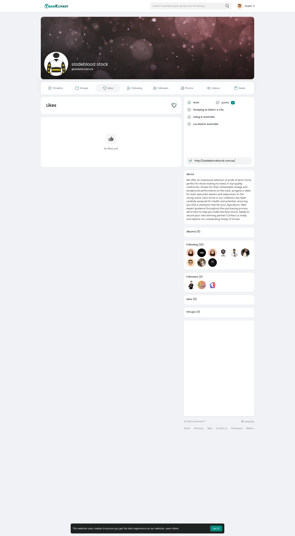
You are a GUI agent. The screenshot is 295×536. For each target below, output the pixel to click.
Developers (237, 428)
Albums (191, 231)
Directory (198, 428)
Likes (189, 299)
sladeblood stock (90, 64)
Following (192, 244)
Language (248, 421)
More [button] (249, 428)
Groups (191, 311)
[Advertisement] (219, 344)
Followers (192, 276)
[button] (190, 6)
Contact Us (221, 428)
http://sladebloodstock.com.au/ (215, 160)
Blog (209, 428)
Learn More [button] (172, 528)
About (187, 428)
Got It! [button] (216, 528)
